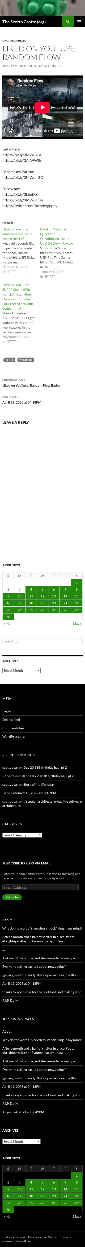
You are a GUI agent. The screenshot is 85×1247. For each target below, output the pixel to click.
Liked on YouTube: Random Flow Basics (31, 382)
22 (77, 603)
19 (42, 603)
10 (19, 596)
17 (19, 603)
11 (31, 596)
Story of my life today (39, 784)
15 (77, 596)
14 (65, 596)
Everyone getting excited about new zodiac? (34, 966)
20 (54, 603)
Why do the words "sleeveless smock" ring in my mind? (42, 928)
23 (8, 610)
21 (65, 603)
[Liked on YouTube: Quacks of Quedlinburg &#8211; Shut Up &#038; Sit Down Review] (59, 253)
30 (8, 617)
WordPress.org (13, 736)
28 (65, 610)
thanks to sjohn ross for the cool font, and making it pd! (42, 992)
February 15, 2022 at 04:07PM (33, 793)
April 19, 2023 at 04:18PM (21, 399)
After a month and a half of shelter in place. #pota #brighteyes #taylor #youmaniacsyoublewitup (38, 939)
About (7, 920)
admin (28, 66)
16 (8, 603)
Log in (6, 711)
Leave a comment (48, 66)
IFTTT (9, 359)
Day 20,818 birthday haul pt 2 (45, 767)
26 (42, 610)
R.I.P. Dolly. (10, 1000)
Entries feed (11, 719)
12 (42, 596)
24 (19, 610)
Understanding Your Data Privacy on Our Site (30, 1237)
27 (54, 610)
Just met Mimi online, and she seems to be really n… (39, 958)
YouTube (26, 359)
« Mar (8, 623)
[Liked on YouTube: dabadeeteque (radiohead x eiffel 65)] (21, 250)
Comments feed (14, 728)
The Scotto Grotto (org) (24, 21)
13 (54, 596)
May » (77, 623)
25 (31, 610)
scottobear (10, 767)
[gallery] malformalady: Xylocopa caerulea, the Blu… (40, 975)
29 (77, 610)
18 (31, 603)
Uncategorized (14, 40)
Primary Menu (79, 21)
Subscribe (12, 897)
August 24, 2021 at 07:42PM (23, 1112)
